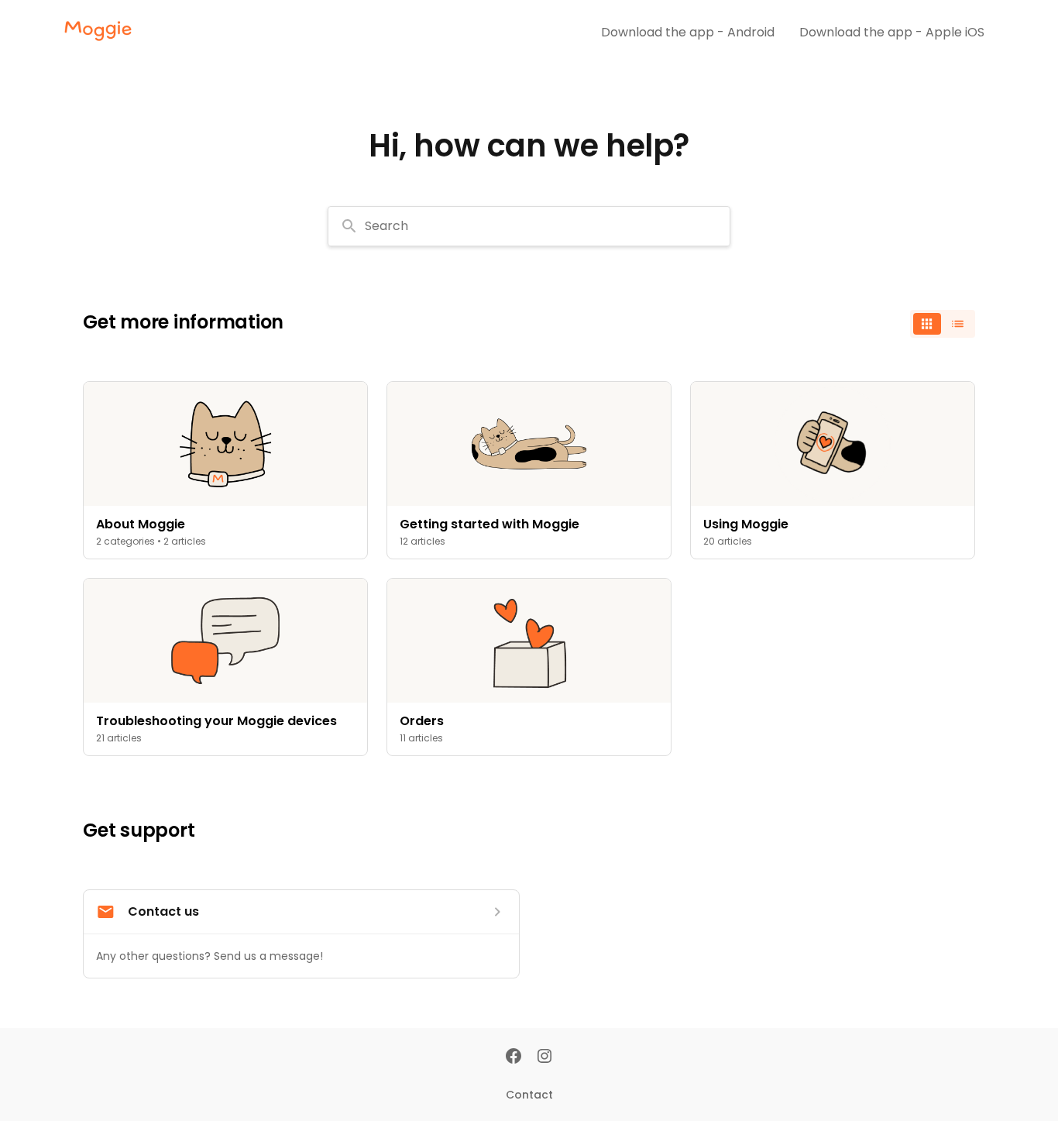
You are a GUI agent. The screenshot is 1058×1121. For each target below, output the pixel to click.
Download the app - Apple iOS (891, 32)
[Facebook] (513, 1057)
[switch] (942, 324)
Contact (529, 1094)
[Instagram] (544, 1057)
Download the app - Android (688, 32)
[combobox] (529, 226)
